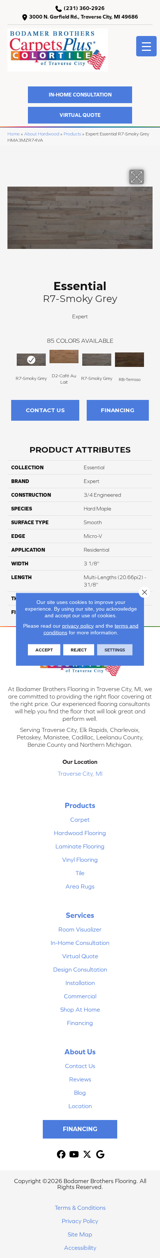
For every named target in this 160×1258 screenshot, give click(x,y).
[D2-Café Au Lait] (64, 356)
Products (72, 133)
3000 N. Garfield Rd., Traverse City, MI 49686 (83, 17)
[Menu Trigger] (146, 46)
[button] (80, 94)
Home (13, 133)
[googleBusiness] (100, 1154)
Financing (117, 410)
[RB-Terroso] (129, 360)
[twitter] (87, 1154)
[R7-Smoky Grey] (31, 360)
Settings (115, 649)
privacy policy (78, 625)
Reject (79, 649)
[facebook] (61, 1154)
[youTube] (74, 1154)
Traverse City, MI (80, 773)
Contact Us (45, 410)
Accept (44, 649)
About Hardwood (41, 133)
